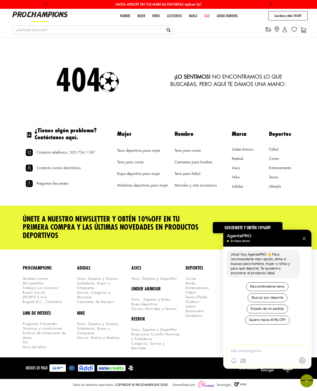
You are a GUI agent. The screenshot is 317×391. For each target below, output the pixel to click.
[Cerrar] (304, 238)
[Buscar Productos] (168, 30)
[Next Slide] (271, 4)
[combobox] (92, 29)
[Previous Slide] (46, 4)
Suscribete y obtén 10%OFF (288, 15)
